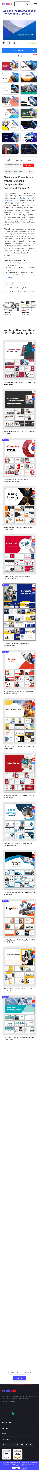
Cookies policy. (20, 1466)
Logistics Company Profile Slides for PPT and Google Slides (19, 941)
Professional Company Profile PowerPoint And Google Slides (19, 893)
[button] (33, 342)
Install (29, 165)
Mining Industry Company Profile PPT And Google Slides (18, 528)
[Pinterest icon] (14, 43)
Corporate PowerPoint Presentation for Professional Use (17, 644)
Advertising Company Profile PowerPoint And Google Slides (19, 796)
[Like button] (3, 43)
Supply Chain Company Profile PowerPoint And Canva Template (18, 577)
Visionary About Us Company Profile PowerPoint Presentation (16, 480)
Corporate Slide (8, 288)
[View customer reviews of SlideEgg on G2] (17, 1426)
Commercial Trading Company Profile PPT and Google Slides (19, 383)
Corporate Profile (9, 292)
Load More (19, 1378)
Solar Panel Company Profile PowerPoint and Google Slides (19, 1038)
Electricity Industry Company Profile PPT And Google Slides (19, 747)
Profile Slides (22, 284)
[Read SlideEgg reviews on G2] (6, 1426)
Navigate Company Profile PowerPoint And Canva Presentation (18, 693)
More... (32, 292)
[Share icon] (9, 43)
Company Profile (9, 284)
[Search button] (27, 4)
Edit (28, 55)
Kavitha (30, 160)
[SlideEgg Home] (19, 1391)
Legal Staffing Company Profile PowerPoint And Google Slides (18, 844)
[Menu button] (35, 4)
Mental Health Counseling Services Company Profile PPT (19, 432)
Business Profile (23, 292)
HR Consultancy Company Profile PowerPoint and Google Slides (19, 990)
